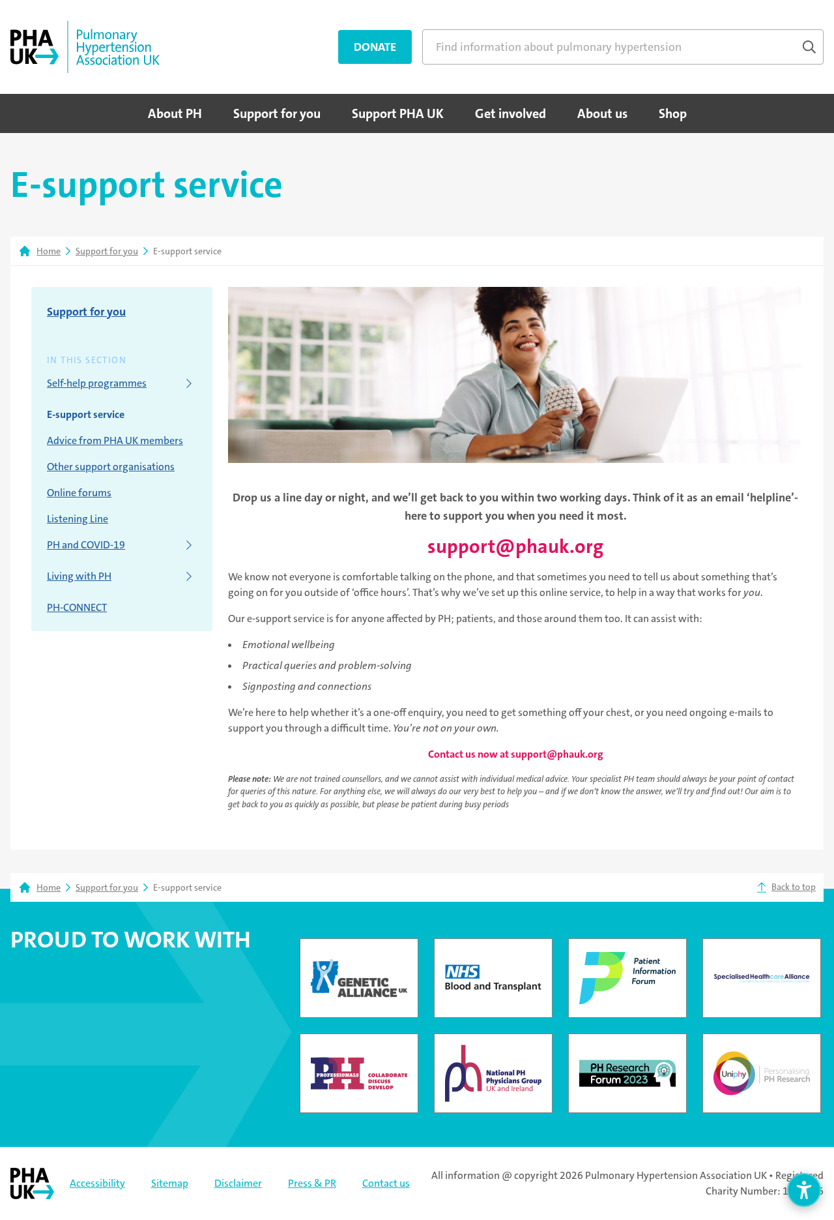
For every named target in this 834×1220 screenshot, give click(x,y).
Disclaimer (238, 1183)
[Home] (85, 47)
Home (48, 251)
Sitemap (169, 1183)
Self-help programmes (97, 383)
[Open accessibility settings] (804, 1190)
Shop (673, 113)
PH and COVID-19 (86, 545)
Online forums (79, 492)
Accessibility (97, 1183)
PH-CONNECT (77, 607)
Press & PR (312, 1183)
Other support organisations (111, 466)
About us (602, 113)
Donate (375, 47)
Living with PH (79, 576)
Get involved (510, 113)
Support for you (277, 113)
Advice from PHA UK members (115, 440)
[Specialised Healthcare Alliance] (761, 978)
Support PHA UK (398, 113)
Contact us (386, 1183)
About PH (175, 113)
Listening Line (77, 519)
